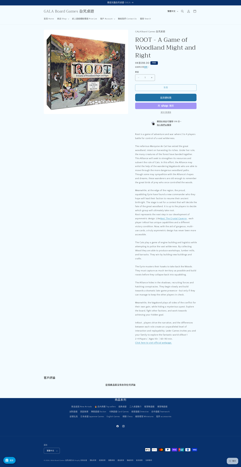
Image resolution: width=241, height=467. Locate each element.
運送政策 (121, 460)
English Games (113, 416)
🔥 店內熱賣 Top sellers (105, 407)
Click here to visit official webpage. (153, 343)
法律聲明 (148, 460)
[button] (63, 19)
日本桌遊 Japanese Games (92, 416)
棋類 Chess (128, 416)
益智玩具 (74, 416)
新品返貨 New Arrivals (81, 407)
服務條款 (111, 460)
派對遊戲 (73, 412)
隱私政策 (93, 460)
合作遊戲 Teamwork (160, 412)
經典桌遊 (123, 407)
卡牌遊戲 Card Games (119, 412)
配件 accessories (163, 416)
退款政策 (102, 460)
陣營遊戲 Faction (98, 412)
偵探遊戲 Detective (140, 412)
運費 (146, 67)
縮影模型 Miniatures (144, 416)
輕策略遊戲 (149, 407)
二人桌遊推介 (135, 407)
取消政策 (139, 460)
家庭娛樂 (84, 412)
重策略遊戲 (162, 407)
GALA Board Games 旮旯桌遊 (61, 460)
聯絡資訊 (130, 460)
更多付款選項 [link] (166, 112)
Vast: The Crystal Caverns (173, 218)
